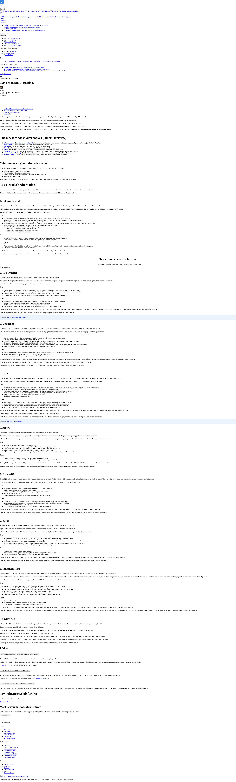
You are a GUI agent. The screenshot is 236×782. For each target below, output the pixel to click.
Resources (3, 34)
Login (2, 74)
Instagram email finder (10, 754)
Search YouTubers (10, 42)
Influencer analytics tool (11, 747)
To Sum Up (7, 114)
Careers (6, 771)
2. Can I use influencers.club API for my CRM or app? (15, 670)
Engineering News (9, 769)
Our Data (6, 768)
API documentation (9, 738)
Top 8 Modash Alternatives (11, 112)
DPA (27, 776)
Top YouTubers (9, 53)
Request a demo (8, 764)
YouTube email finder (10, 755)
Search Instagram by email (13, 45)
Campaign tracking (9, 733)
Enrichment (7, 731)
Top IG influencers (10, 51)
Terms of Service (20, 776)
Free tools (6, 745)
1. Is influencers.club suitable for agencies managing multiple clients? (19, 654)
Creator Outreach (9, 735)
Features (2, 22)
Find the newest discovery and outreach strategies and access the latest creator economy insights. (32, 61)
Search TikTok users (10, 750)
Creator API (7, 736)
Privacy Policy (11, 776)
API (1, 5)
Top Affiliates (9, 55)
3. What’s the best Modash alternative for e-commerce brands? (17, 683)
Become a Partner (9, 773)
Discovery (7, 730)
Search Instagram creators (12, 38)
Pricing (2, 18)
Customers (3, 20)
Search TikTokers (10, 40)
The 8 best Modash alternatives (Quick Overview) (18, 109)
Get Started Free (5, 267)
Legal (4, 776)
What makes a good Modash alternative (15, 110)
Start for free (7, 74)
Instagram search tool (10, 749)
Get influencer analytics (12, 43)
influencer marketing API (25, 143)
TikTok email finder (9, 757)
